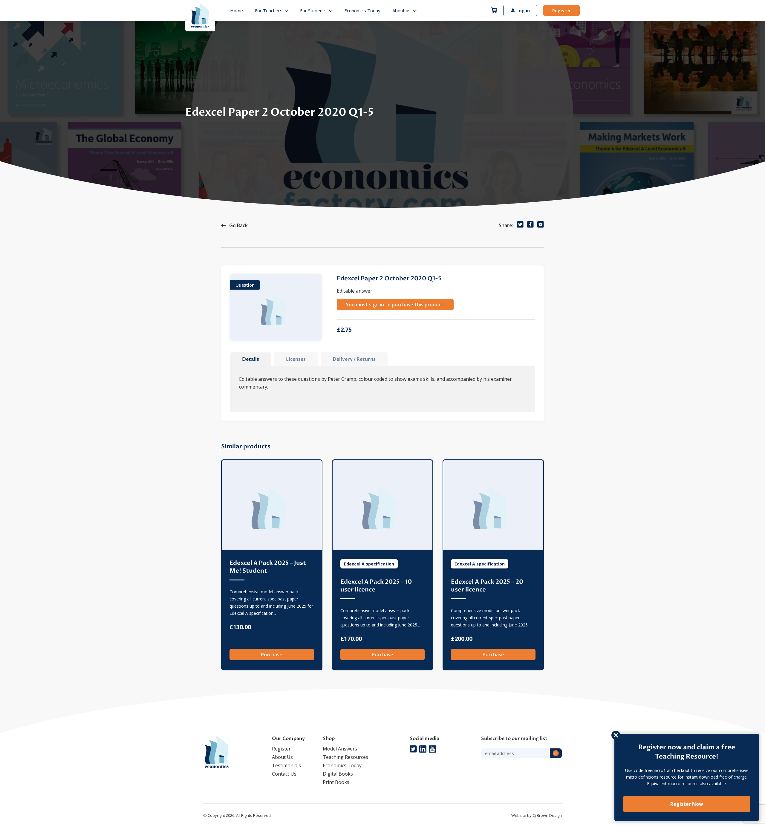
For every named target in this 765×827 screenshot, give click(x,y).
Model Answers (340, 748)
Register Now (686, 804)
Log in (523, 10)
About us (401, 10)
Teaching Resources (345, 757)
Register (561, 10)
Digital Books (338, 774)
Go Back (238, 225)
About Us (282, 757)
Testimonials (286, 765)
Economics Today (362, 10)
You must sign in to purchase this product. (395, 304)
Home (236, 10)
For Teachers (268, 10)
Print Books (336, 782)
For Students (313, 10)
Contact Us (284, 774)
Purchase (271, 654)
